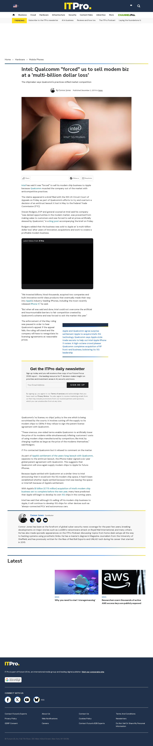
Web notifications (49, 718)
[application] (57, 264)
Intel (24, 185)
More (111, 15)
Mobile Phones (36, 59)
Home (8, 59)
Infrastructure (58, 15)
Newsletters (121, 718)
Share (27, 178)
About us (46, 714)
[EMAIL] (46, 520)
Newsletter (88, 178)
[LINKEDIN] (39, 520)
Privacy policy (11, 718)
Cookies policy (85, 718)
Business (22, 15)
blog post (54, 221)
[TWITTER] (33, 520)
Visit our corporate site (93, 672)
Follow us (76, 178)
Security (72, 15)
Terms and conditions (125, 714)
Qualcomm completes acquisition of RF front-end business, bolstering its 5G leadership (82, 349)
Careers (45, 723)
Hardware (44, 15)
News (100, 90)
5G (63, 494)
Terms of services (58, 394)
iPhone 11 (35, 303)
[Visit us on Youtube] (27, 700)
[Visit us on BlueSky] (35, 700)
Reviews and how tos (86, 20)
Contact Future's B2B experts (92, 723)
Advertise (101, 15)
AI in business (68, 20)
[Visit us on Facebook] (8, 700)
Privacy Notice (43, 396)
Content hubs (86, 15)
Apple (29, 300)
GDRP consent (11, 723)
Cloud (33, 15)
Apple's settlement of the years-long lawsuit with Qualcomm (62, 455)
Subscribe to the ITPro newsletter (43, 20)
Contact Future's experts (16, 714)
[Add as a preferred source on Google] (13, 679)
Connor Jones (65, 90)
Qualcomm (35, 188)
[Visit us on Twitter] (17, 700)
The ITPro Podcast (107, 20)
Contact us (84, 714)
